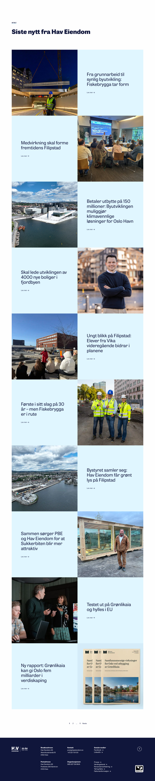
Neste (84, 723)
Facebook (98, 750)
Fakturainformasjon (101, 771)
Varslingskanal (99, 764)
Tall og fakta (98, 769)
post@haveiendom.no (75, 750)
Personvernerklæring (102, 766)
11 (80, 723)
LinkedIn (97, 752)
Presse (97, 762)
